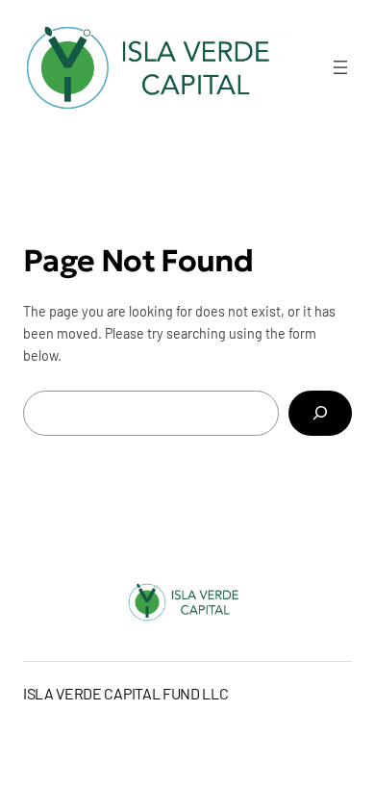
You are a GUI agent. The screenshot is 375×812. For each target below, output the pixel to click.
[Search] (320, 413)
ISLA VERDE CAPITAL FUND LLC (125, 693)
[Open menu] (340, 67)
